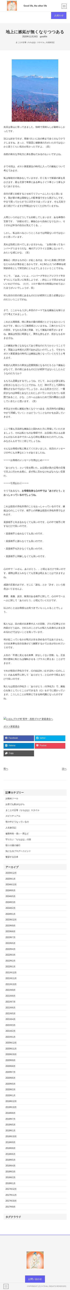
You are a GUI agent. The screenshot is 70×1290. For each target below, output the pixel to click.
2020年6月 (10, 1078)
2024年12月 (11, 884)
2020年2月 (10, 1089)
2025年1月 (10, 879)
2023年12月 (11, 920)
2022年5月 (10, 943)
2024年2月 (10, 908)
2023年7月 (10, 937)
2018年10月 (11, 1136)
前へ (6, 768)
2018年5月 (10, 1160)
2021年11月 (11, 978)
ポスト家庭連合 (12, 726)
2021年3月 (10, 1025)
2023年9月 (10, 926)
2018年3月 (10, 1172)
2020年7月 (10, 1072)
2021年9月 (10, 990)
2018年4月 (10, 1166)
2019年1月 (10, 1130)
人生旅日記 (50, 42)
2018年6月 (10, 1154)
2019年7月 (10, 1119)
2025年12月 (11, 873)
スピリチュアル (13, 816)
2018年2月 (10, 1177)
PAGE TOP (65, 1248)
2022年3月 (10, 955)
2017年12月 (11, 1189)
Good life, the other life (35, 6)
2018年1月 (10, 1183)
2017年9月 (10, 1207)
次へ (64, 768)
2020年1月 (10, 1095)
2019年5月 (10, 1125)
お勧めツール (12, 798)
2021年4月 (10, 1019)
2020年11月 (11, 1049)
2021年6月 (10, 1008)
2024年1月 (10, 914)
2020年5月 (10, 1084)
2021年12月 (11, 972)
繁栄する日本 (12, 857)
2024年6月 (10, 890)
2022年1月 (10, 967)
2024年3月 (10, 902)
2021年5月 (10, 1013)
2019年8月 (10, 1113)
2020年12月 (11, 1043)
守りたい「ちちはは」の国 (18, 839)
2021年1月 (10, 1037)
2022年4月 (10, 949)
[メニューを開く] (64, 6)
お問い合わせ (35, 1279)
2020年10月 (11, 1054)
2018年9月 (10, 1142)
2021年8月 (10, 996)
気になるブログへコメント (18, 851)
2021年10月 (11, 984)
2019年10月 (11, 1107)
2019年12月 (11, 1101)
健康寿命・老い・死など (17, 833)
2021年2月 (10, 1031)
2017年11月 (11, 1195)
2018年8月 (10, 1148)
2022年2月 (10, 961)
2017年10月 (11, 1201)
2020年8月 (10, 1066)
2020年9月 (10, 1060)
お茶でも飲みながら (15, 804)
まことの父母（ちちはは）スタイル (30, 42)
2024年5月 (10, 896)
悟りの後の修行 (13, 845)
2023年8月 (10, 931)
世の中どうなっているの (17, 822)
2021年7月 (10, 1002)
